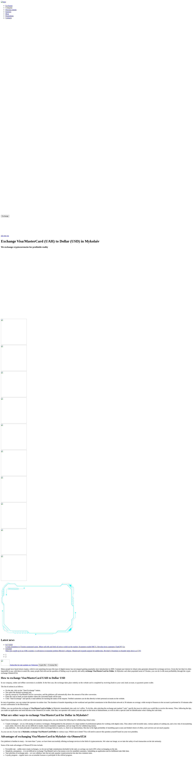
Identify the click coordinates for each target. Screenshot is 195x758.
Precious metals (10, 10)
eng (5, 236)
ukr (2, 236)
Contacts (8, 18)
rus (8, 236)
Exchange (9, 6)
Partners (8, 12)
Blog (7, 14)
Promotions (9, 16)
